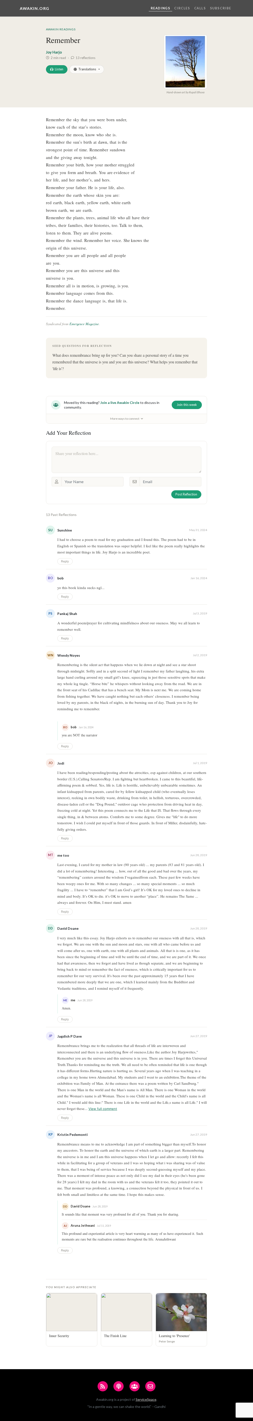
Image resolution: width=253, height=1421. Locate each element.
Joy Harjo (54, 52)
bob (60, 578)
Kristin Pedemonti (72, 1134)
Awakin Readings (61, 29)
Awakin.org (34, 8)
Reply (65, 561)
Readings (160, 8)
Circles (182, 8)
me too (63, 855)
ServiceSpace (146, 1399)
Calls (200, 8)
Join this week (187, 405)
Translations (87, 69)
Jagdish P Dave (69, 1036)
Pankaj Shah (67, 614)
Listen (59, 69)
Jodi (60, 763)
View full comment (102, 1109)
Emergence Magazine (84, 323)
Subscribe (220, 8)
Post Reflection (186, 494)
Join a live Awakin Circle (119, 402)
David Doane (68, 928)
